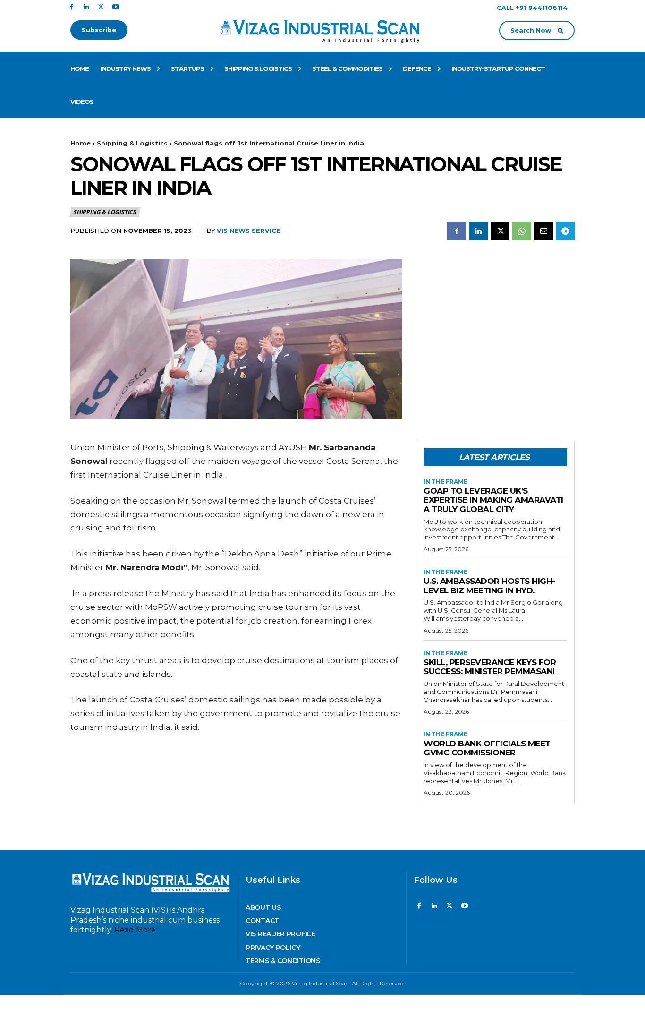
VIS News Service (248, 230)
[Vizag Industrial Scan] (322, 29)
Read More (135, 929)
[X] (101, 7)
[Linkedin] (86, 7)
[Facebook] (71, 7)
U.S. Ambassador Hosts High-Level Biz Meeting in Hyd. (489, 585)
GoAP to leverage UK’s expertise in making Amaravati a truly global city (493, 500)
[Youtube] (115, 7)
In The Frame (445, 482)
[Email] (543, 231)
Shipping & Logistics (132, 143)
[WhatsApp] (521, 231)
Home (80, 143)
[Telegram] (565, 231)
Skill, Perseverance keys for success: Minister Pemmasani (490, 667)
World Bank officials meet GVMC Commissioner (487, 748)
